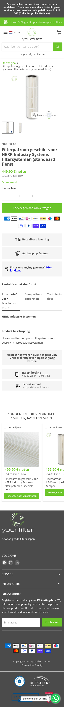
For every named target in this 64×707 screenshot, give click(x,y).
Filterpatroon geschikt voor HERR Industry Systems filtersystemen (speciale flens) (21, 484)
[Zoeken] (57, 46)
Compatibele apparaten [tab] (33, 296)
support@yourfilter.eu (33, 54)
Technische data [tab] (54, 296)
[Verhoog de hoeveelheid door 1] (32, 195)
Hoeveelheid (9, 188)
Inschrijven (52, 622)
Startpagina (9, 62)
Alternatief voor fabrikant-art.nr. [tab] (9, 301)
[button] (16, 32)
